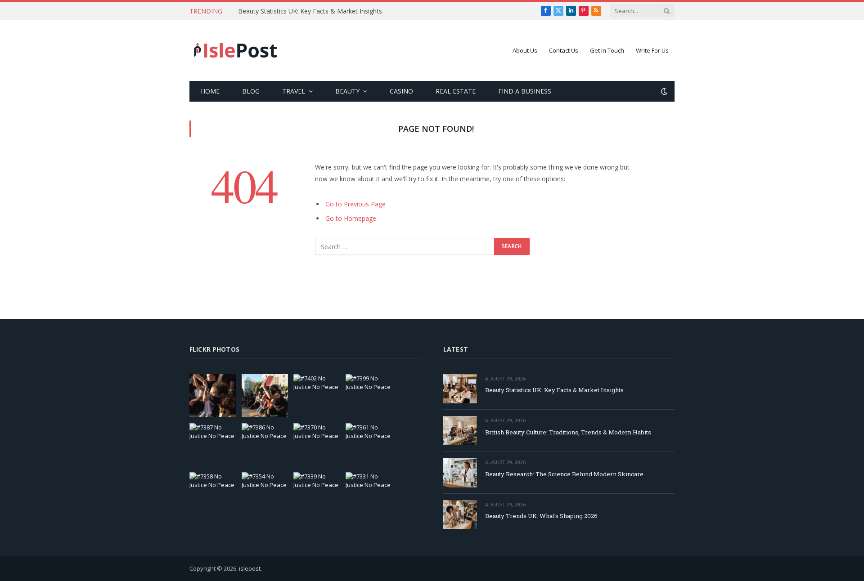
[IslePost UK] (235, 51)
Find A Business (524, 91)
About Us (525, 50)
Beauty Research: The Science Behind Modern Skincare (564, 474)
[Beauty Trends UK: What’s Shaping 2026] (460, 514)
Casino (401, 91)
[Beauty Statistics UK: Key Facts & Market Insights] (460, 388)
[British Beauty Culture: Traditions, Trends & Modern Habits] (460, 430)
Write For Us (652, 50)
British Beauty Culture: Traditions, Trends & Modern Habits (568, 432)
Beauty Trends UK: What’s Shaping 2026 (541, 516)
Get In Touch (607, 50)
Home (210, 91)
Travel (293, 91)
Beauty (347, 91)
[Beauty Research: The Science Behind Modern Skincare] (460, 472)
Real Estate (456, 91)
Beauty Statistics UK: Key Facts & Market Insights (310, 11)
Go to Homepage (350, 218)
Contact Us (563, 50)
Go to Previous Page (355, 204)
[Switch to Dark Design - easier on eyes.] (663, 91)
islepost (250, 568)
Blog (251, 91)
